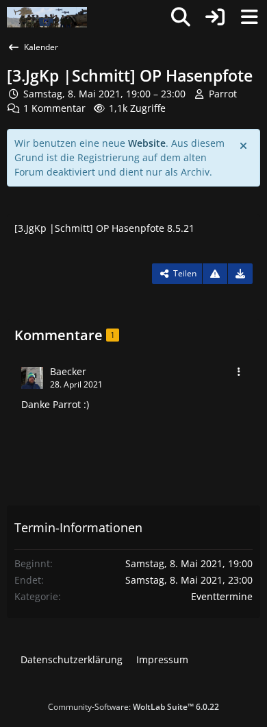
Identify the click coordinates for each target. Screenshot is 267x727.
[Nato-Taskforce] (47, 17)
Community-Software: (133, 707)
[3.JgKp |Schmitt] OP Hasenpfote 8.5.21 (104, 228)
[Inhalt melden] (215, 273)
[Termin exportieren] (240, 273)
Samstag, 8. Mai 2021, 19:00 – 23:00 (104, 93)
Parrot (223, 93)
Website (147, 143)
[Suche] (180, 17)
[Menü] (249, 17)
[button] (239, 372)
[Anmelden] (215, 17)
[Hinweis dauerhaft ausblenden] (244, 144)
